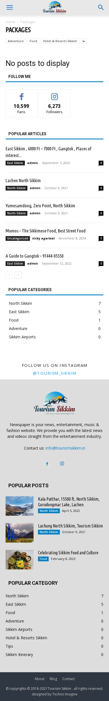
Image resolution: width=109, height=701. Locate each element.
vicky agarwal (43, 238)
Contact (68, 678)
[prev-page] (9, 275)
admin (32, 163)
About (39, 678)
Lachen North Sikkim (23, 180)
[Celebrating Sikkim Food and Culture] (20, 559)
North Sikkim (16, 188)
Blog (53, 678)
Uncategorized (17, 238)
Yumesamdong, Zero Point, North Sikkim (40, 205)
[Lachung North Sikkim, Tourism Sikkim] (20, 533)
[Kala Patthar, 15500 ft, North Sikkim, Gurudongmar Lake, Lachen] (20, 506)
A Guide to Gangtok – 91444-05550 (34, 255)
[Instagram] (62, 463)
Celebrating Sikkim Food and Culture (68, 552)
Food (33, 41)
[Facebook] (47, 464)
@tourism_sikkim (55, 373)
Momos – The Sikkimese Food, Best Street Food (46, 230)
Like (21, 94)
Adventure (16, 41)
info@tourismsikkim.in (65, 448)
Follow (54, 94)
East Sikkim (15, 163)
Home (10, 22)
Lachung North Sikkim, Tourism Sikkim (70, 525)
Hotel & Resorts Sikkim (60, 41)
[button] (101, 7)
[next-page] (18, 275)
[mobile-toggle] (9, 7)
